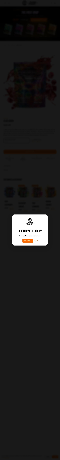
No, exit (36, 240)
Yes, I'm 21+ (27, 240)
